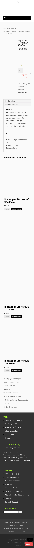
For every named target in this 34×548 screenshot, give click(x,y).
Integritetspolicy (11, 431)
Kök (27, 528)
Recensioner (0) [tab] (11, 104)
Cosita (29, 544)
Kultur (14, 31)
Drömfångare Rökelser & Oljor (13, 528)
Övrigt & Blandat (10, 407)
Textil (21, 525)
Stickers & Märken (10, 393)
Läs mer (7, 209)
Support (8, 438)
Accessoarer (11, 531)
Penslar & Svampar (10, 386)
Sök (20, 512)
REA (30, 540)
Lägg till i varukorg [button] (16, 209)
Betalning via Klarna (12, 424)
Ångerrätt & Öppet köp (14, 427)
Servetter (7, 389)
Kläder (6, 522)
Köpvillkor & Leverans (13, 420)
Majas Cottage (15, 522)
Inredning (25, 522)
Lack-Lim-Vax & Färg (11, 382)
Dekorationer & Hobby (12, 396)
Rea (24, 531)
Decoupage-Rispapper (12, 379)
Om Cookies (9, 434)
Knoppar (6, 403)
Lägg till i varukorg (24, 76)
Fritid (18, 531)
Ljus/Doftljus (13, 525)
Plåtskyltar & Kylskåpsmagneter (15, 400)
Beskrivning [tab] (10, 101)
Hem (5, 28)
